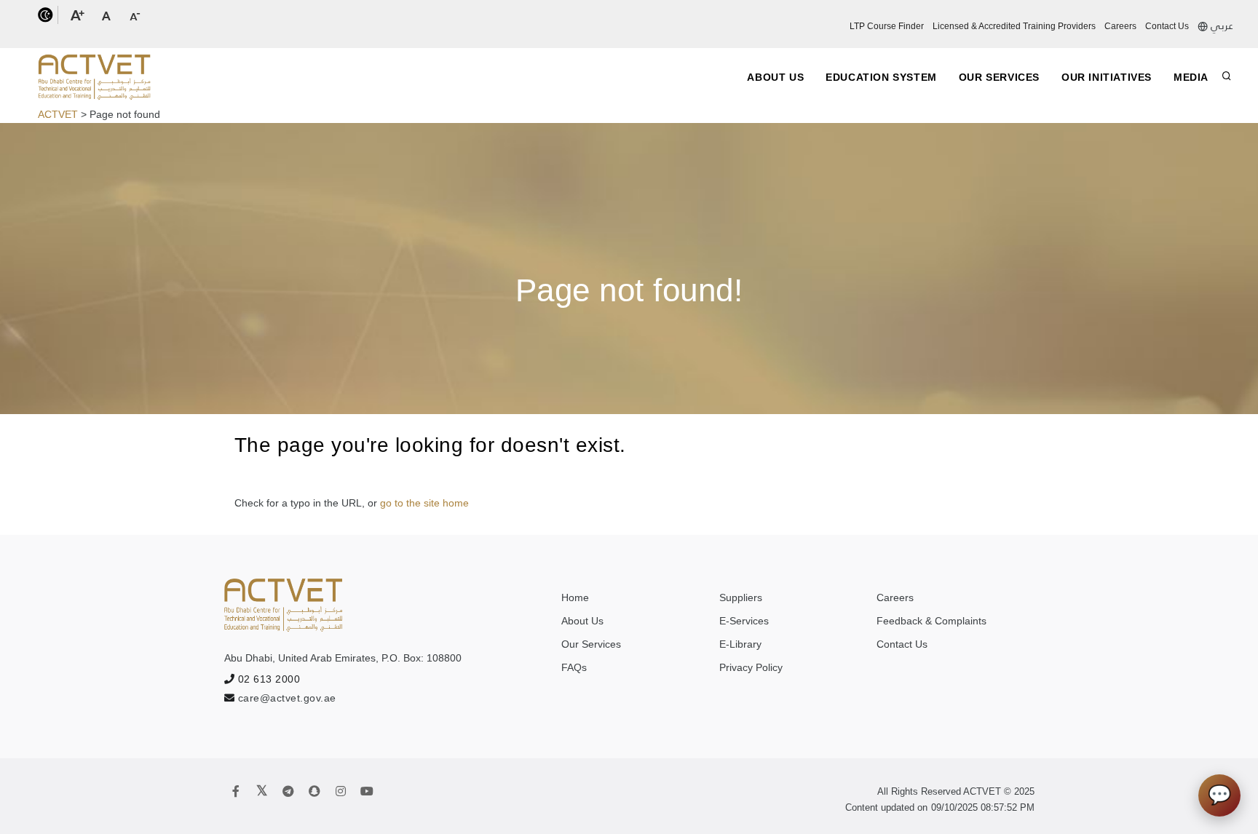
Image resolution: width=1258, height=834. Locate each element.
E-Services (744, 621)
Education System (881, 77)
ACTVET (58, 114)
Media (1191, 77)
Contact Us (1167, 26)
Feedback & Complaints (931, 621)
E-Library (740, 644)
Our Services (999, 77)
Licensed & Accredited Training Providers (1014, 26)
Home (575, 597)
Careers (1120, 26)
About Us (775, 77)
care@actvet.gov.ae (287, 698)
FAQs (574, 667)
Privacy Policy (751, 667)
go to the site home (424, 503)
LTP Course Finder (887, 26)
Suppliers (740, 597)
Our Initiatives (1106, 77)
